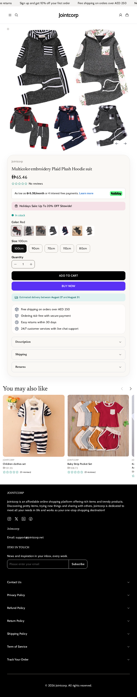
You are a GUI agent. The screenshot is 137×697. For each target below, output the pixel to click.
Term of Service (17, 646)
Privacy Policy (16, 595)
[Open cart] (127, 15)
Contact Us (14, 582)
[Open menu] (10, 15)
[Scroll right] (130, 388)
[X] (16, 519)
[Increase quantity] (31, 264)
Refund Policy (16, 608)
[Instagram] (9, 519)
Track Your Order (17, 659)
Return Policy (15, 621)
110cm (67, 248)
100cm (19, 248)
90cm (35, 248)
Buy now (68, 286)
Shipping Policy (17, 633)
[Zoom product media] (125, 35)
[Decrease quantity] (15, 264)
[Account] (120, 15)
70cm (51, 248)
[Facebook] (31, 519)
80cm (83, 248)
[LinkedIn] (23, 519)
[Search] (16, 15)
